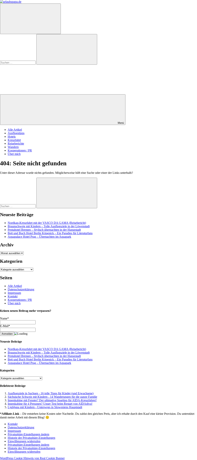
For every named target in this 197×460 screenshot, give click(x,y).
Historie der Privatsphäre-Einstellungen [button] (31, 437)
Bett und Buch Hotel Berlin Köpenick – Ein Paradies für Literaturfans (50, 233)
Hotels (12, 136)
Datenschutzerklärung (21, 289)
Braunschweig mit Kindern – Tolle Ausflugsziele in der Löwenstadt (49, 226)
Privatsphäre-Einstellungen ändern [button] (28, 434)
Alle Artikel (15, 129)
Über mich (14, 154)
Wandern (13, 147)
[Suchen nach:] (18, 62)
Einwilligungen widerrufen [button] (24, 441)
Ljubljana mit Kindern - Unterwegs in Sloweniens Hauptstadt (45, 407)
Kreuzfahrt (14, 140)
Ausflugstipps (16, 133)
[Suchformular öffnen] (30, 18)
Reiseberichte (16, 143)
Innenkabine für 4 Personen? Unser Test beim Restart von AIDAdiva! (50, 403)
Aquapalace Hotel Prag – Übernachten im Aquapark (39, 236)
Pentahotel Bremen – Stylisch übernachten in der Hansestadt (44, 229)
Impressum (14, 292)
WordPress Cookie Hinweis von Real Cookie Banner (32, 458)
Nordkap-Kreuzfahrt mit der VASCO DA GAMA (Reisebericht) (47, 222)
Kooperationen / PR (20, 150)
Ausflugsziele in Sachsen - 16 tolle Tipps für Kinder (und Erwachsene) (50, 393)
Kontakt (13, 296)
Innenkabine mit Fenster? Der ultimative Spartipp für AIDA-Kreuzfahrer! (52, 400)
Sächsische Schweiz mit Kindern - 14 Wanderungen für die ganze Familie (52, 396)
